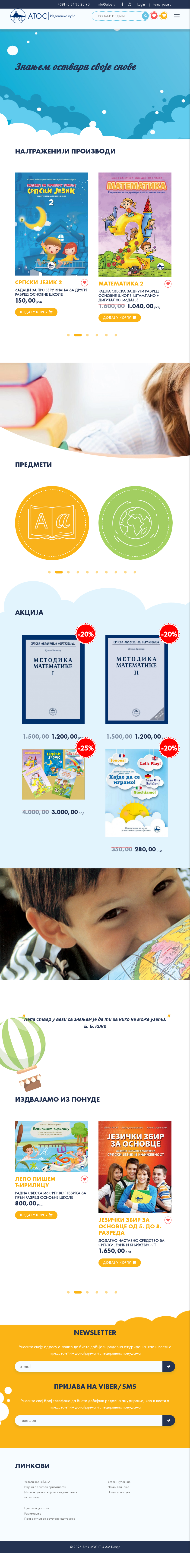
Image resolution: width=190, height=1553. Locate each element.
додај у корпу (34, 312)
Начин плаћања (118, 1487)
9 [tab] (125, 572)
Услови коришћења (37, 1482)
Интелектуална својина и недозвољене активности (50, 1494)
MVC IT (95, 1547)
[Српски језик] (52, 523)
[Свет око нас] (135, 523)
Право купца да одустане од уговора (50, 1518)
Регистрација (162, 4)
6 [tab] (116, 335)
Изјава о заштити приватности (45, 1487)
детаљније (51, 224)
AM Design (112, 1547)
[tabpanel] (95, 72)
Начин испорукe (119, 1492)
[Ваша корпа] (163, 15)
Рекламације (32, 1513)
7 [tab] (106, 572)
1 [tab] (68, 335)
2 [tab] (78, 335)
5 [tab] (106, 335)
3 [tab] (87, 335)
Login (141, 4)
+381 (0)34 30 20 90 (74, 4)
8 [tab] (116, 572)
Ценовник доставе (36, 1508)
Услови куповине (119, 1482)
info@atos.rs (106, 4)
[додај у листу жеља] (84, 282)
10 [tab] (135, 572)
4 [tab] (97, 335)
